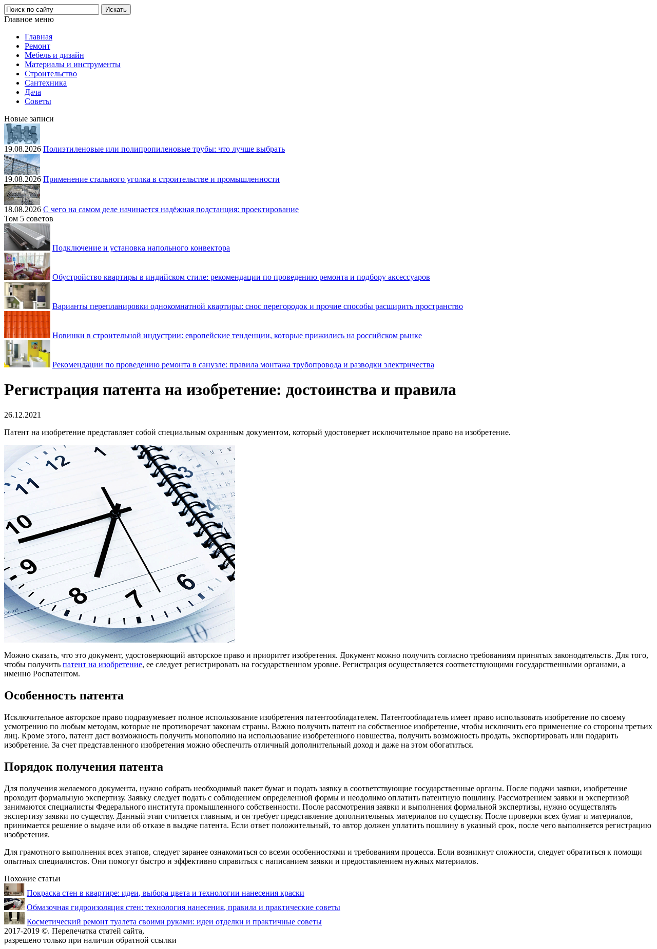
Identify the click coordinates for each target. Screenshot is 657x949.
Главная (38, 36)
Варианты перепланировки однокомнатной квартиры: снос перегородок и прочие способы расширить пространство (257, 306)
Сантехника (46, 82)
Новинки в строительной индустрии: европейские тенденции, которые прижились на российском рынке (237, 335)
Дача (33, 92)
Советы (38, 101)
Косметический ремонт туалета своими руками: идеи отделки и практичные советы (174, 921)
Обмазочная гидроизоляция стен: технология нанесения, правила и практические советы (183, 907)
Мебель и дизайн (54, 55)
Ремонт (37, 46)
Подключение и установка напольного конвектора (141, 247)
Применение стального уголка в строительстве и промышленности (161, 179)
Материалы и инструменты (73, 64)
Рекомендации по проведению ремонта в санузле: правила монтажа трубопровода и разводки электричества (243, 364)
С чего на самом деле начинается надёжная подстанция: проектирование (171, 209)
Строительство (51, 73)
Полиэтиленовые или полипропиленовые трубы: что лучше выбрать (164, 149)
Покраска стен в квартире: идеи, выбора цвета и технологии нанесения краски (165, 893)
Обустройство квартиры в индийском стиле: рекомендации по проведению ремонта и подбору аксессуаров (241, 277)
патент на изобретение (102, 664)
